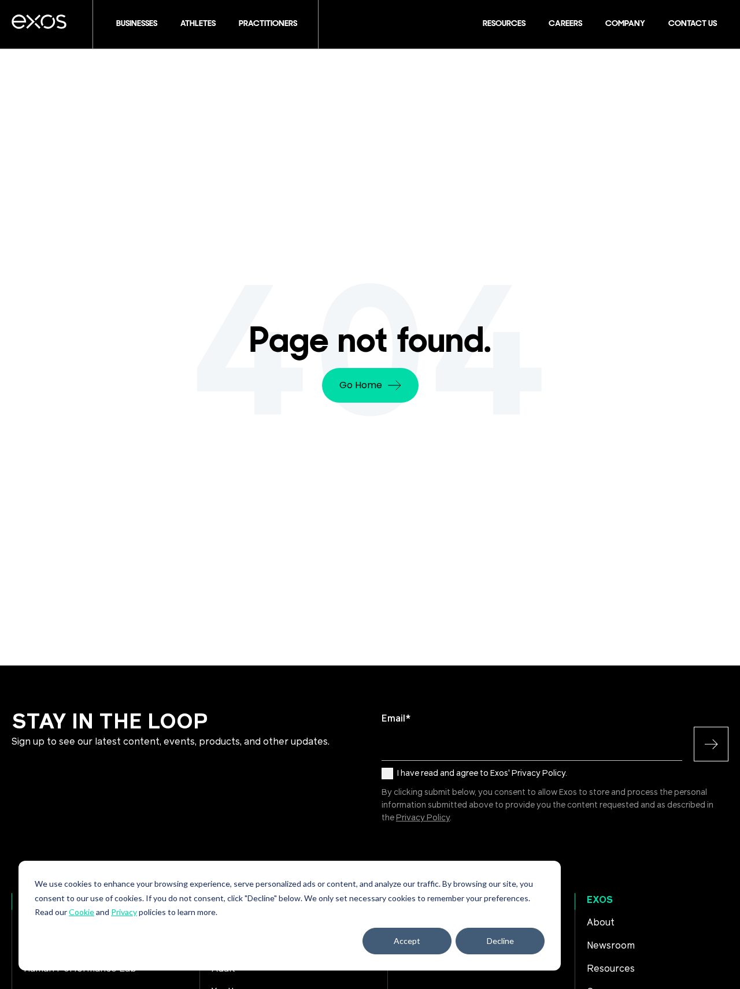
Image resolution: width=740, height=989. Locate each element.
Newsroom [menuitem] (611, 945)
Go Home (360, 385)
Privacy (124, 912)
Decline (500, 941)
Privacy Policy (423, 818)
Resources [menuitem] (611, 968)
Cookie (81, 912)
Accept (407, 941)
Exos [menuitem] (600, 900)
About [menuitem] (601, 922)
